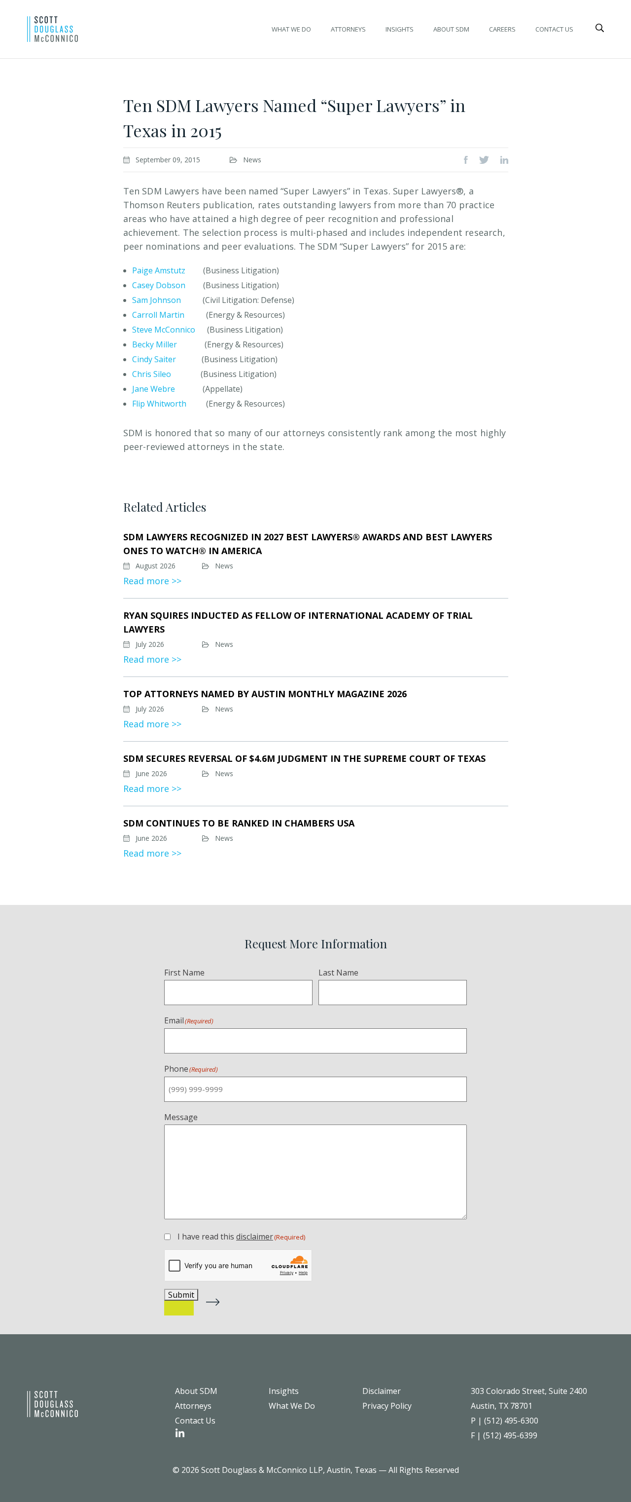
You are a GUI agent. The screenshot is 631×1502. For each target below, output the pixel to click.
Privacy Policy (387, 1405)
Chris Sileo (151, 374)
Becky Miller (154, 344)
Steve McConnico (164, 329)
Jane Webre (153, 388)
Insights (400, 29)
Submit (181, 1294)
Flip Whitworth (159, 403)
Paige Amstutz (158, 270)
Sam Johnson (156, 300)
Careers (502, 29)
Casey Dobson (158, 285)
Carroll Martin (158, 314)
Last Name (338, 972)
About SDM (451, 29)
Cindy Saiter (154, 359)
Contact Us (554, 29)
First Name (184, 972)
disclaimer (254, 1236)
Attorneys (348, 29)
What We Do (291, 29)
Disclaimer (381, 1391)
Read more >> (152, 581)
